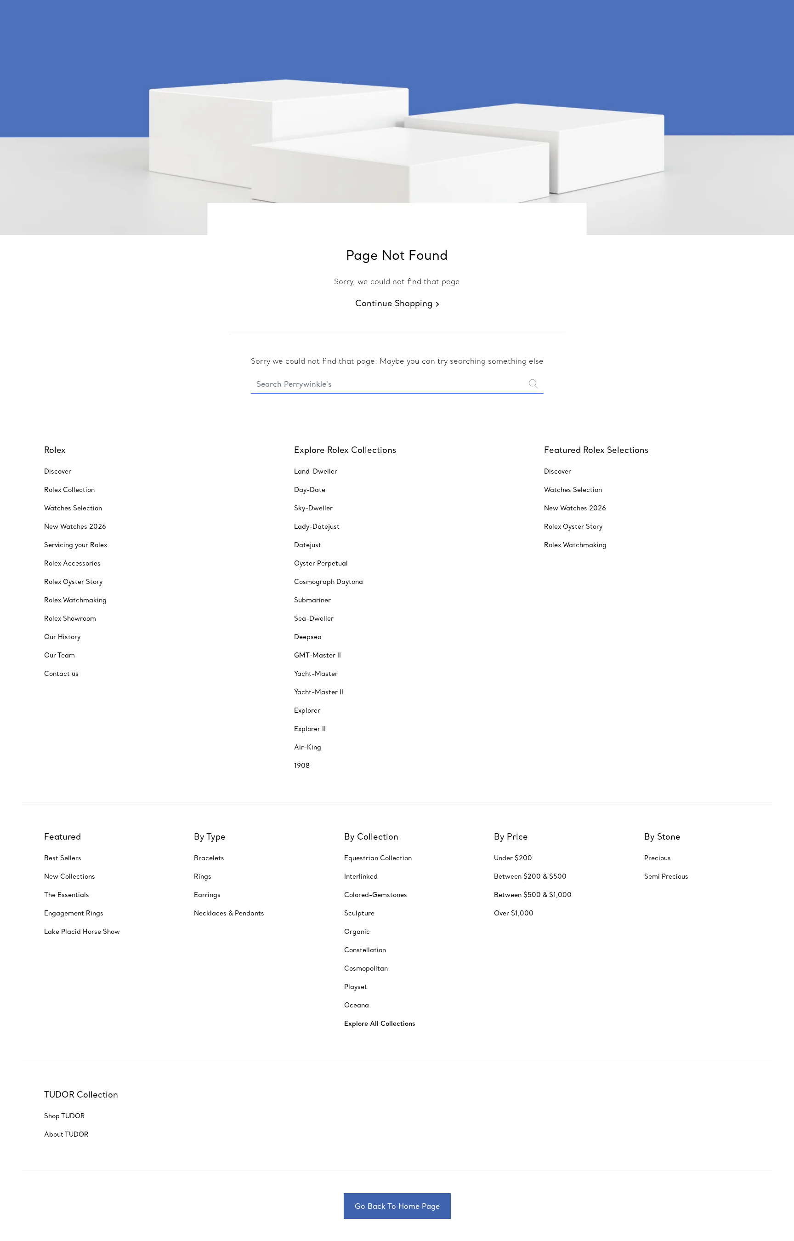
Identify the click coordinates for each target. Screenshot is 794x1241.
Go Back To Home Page (397, 1206)
